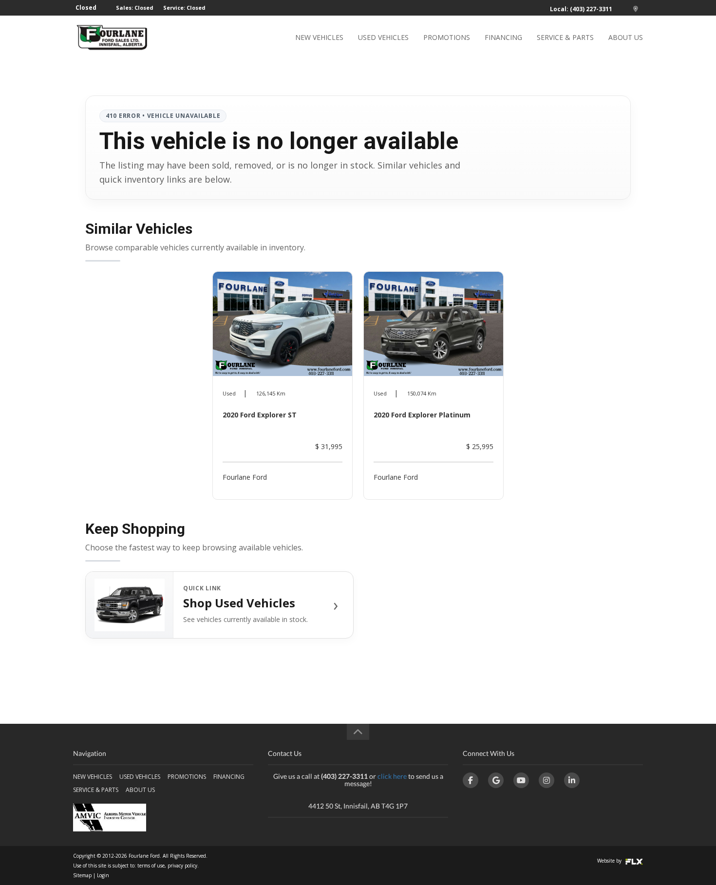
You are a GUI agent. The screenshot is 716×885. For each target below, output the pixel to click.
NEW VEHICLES (319, 37)
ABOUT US (625, 37)
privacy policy (182, 865)
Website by (610, 860)
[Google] (496, 780)
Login (103, 875)
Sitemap (82, 875)
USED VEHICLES (383, 37)
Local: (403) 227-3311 (581, 9)
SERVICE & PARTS (565, 37)
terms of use (151, 865)
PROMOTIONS (446, 37)
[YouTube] (521, 780)
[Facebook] (470, 780)
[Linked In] (572, 780)
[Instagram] (546, 780)
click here (392, 776)
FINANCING (503, 37)
